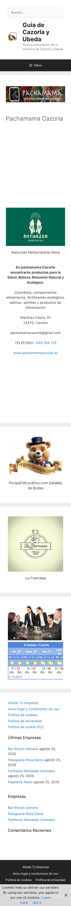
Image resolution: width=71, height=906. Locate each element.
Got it (37, 903)
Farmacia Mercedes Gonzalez (31, 771)
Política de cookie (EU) (26, 727)
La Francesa (35, 544)
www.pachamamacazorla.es (35, 353)
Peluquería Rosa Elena (25, 760)
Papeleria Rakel (20, 782)
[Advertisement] (35, 164)
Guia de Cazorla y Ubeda (36, 32)
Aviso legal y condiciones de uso (33, 709)
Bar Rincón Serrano (23, 749)
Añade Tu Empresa (23, 703)
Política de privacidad (25, 721)
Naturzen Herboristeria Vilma (35, 227)
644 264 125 (46, 343)
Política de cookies (22, 715)
